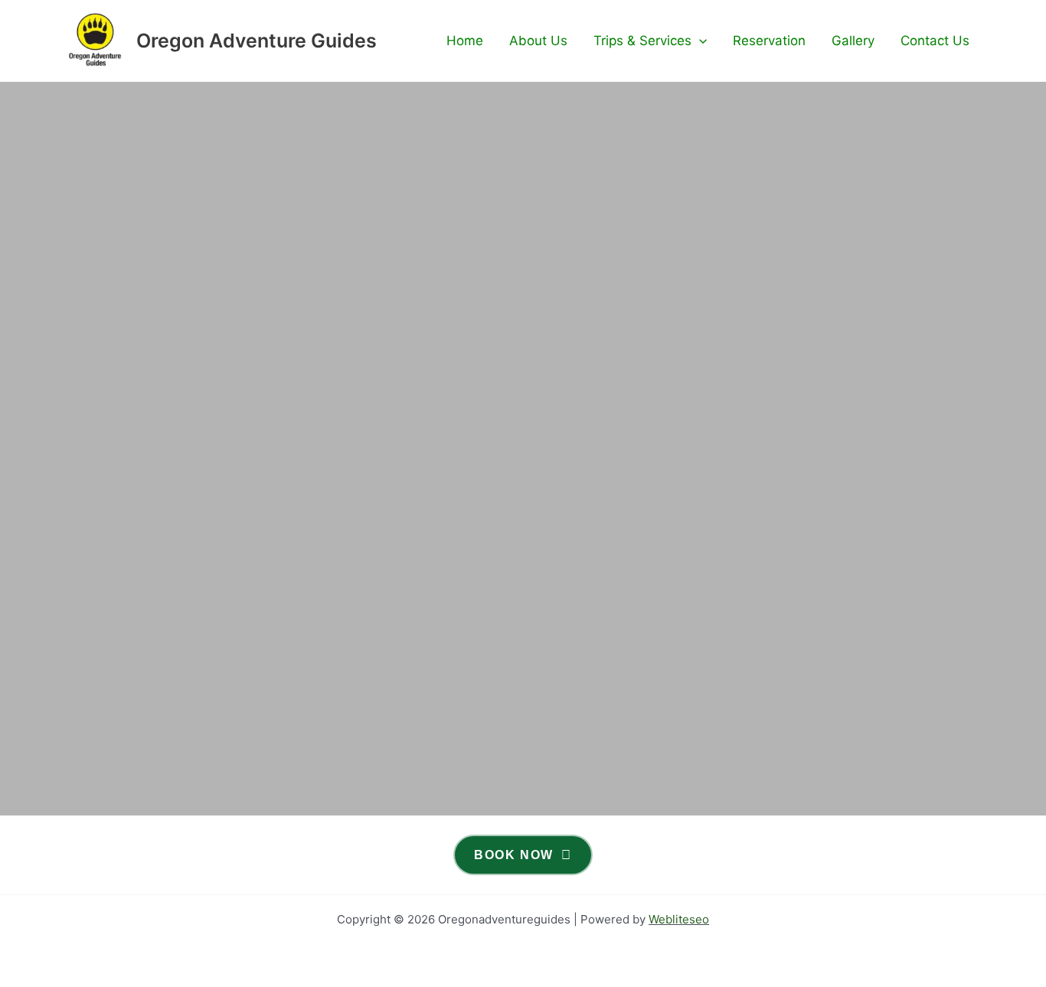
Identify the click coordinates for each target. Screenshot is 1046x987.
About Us (538, 40)
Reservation (769, 40)
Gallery (853, 40)
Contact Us (935, 40)
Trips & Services (642, 40)
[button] (699, 40)
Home (464, 40)
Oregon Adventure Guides (256, 40)
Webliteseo (679, 919)
